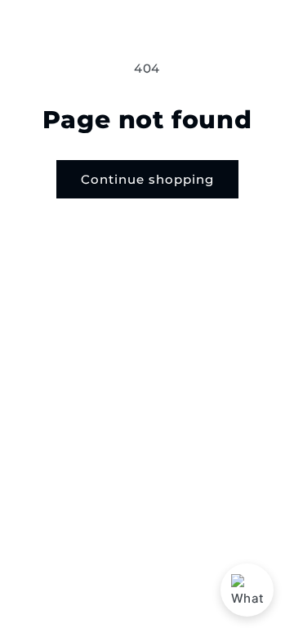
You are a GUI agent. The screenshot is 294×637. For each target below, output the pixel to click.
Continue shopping (147, 179)
